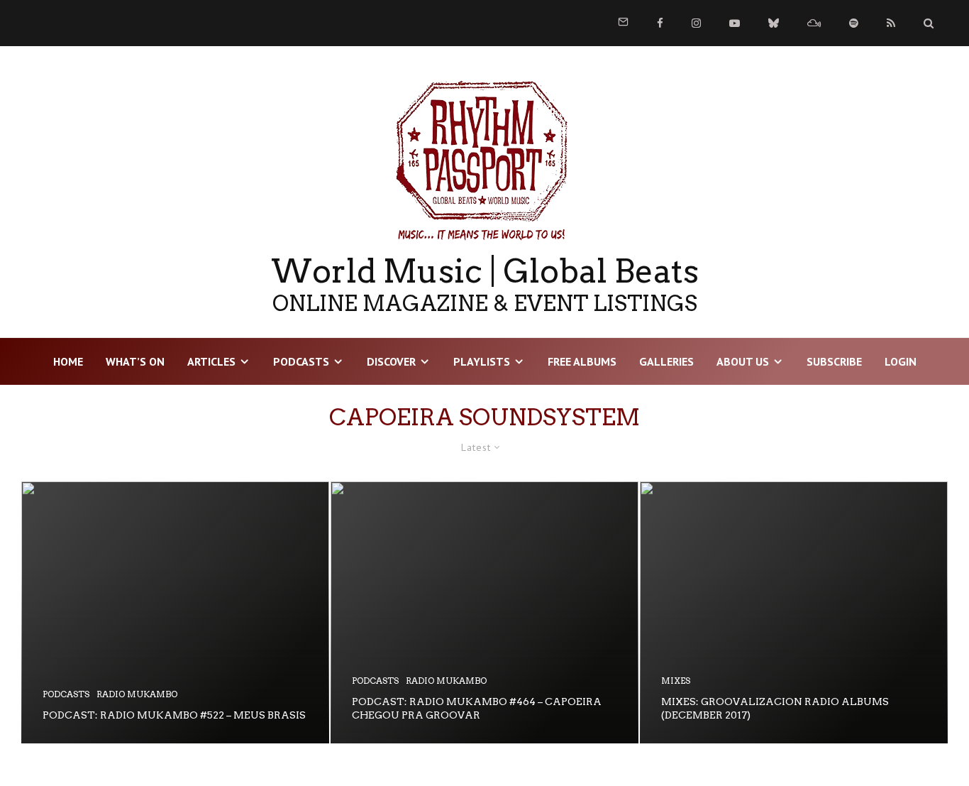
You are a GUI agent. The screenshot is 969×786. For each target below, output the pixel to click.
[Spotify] (854, 23)
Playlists (481, 361)
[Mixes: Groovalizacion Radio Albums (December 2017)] (794, 612)
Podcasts (301, 361)
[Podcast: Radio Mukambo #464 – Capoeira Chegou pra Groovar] (484, 612)
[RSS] (891, 23)
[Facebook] (660, 23)
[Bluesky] (773, 23)
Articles (211, 361)
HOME (68, 361)
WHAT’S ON (135, 361)
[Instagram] (696, 23)
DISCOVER (391, 361)
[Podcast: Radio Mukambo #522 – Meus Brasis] (175, 612)
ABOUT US (742, 361)
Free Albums (582, 361)
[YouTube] (734, 23)
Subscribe (834, 361)
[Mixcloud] (814, 23)
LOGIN (901, 361)
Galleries (666, 361)
